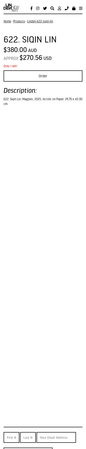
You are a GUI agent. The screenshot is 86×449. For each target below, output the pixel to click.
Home (7, 21)
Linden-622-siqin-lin (40, 21)
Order (43, 76)
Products (19, 21)
